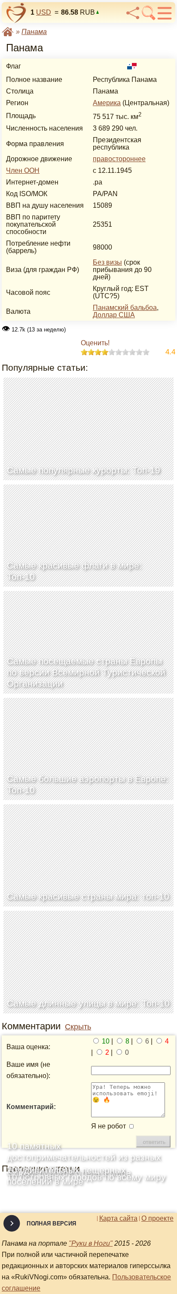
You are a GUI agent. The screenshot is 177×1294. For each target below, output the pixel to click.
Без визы (107, 262)
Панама (34, 31)
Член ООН (23, 170)
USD (43, 12)
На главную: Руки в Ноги (8, 31)
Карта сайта (118, 1218)
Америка (107, 102)
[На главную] (16, 13)
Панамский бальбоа (125, 307)
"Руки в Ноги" (91, 1243)
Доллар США (114, 315)
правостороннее (119, 159)
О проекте (157, 1218)
